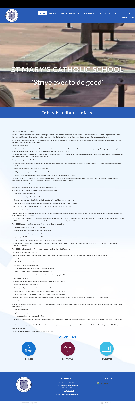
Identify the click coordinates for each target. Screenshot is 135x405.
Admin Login (107, 403)
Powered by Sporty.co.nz (29, 403)
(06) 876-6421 (69, 391)
